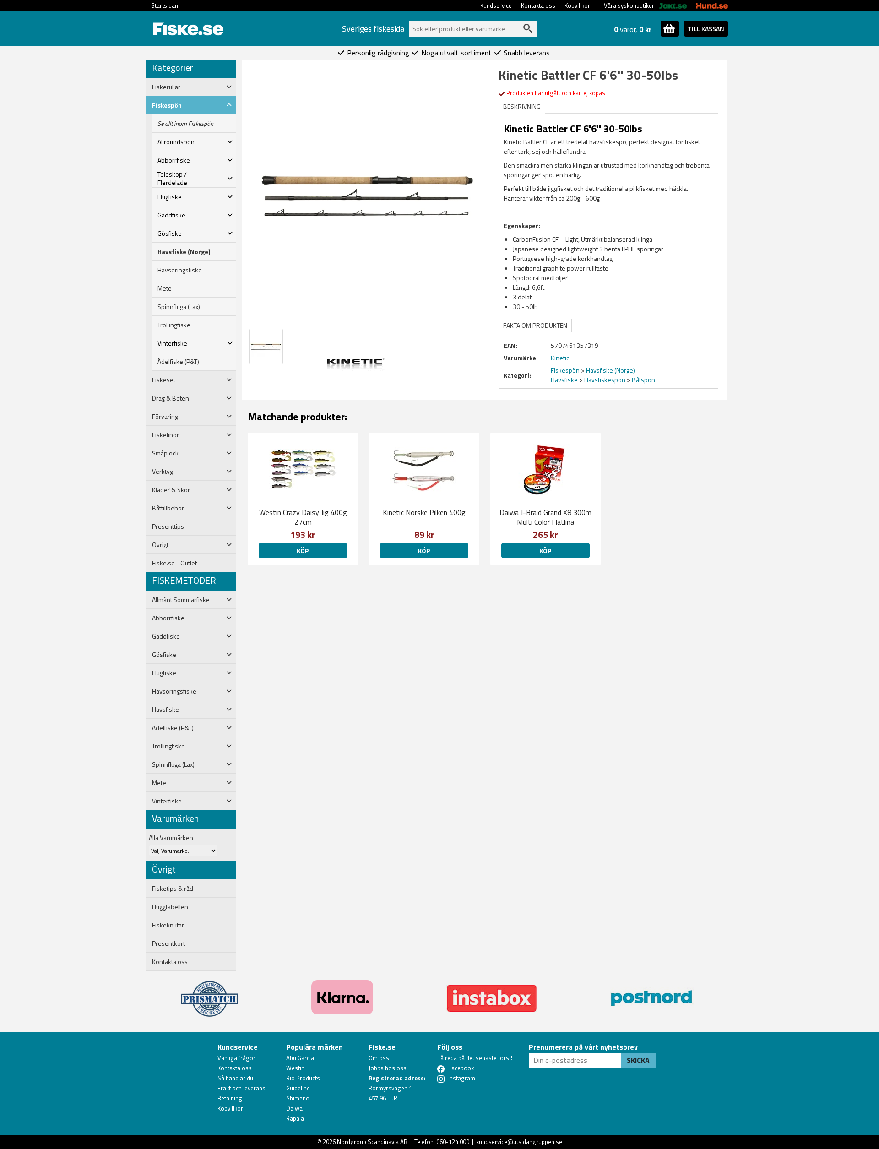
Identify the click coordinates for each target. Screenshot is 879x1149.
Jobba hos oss (388, 1068)
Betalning (229, 1098)
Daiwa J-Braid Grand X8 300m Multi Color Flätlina (545, 517)
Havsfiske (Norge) (183, 252)
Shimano (297, 1098)
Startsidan (164, 5)
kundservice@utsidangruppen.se (519, 1141)
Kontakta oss (538, 5)
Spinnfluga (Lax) (178, 307)
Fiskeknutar (168, 925)
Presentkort (168, 943)
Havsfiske (564, 380)
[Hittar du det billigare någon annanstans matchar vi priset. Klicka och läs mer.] (209, 993)
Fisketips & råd (172, 888)
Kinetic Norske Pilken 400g (424, 512)
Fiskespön (565, 370)
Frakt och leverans (241, 1088)
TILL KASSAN (706, 28)
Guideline (298, 1088)
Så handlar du (235, 1078)
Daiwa (294, 1108)
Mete (164, 288)
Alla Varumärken (171, 837)
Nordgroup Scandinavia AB (372, 1141)
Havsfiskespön (604, 380)
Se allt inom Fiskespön (185, 123)
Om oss (379, 1057)
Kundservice (496, 5)
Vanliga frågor (236, 1057)
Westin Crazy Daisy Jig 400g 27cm (303, 517)
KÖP (303, 550)
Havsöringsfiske (179, 270)
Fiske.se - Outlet (174, 563)
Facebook (461, 1068)
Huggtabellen (170, 907)
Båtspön (643, 380)
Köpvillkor (577, 5)
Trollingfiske (173, 325)
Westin (295, 1068)
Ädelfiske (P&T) (178, 362)
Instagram (461, 1078)
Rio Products (303, 1078)
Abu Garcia (300, 1057)
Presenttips (168, 526)
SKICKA (638, 1060)
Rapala (295, 1118)
